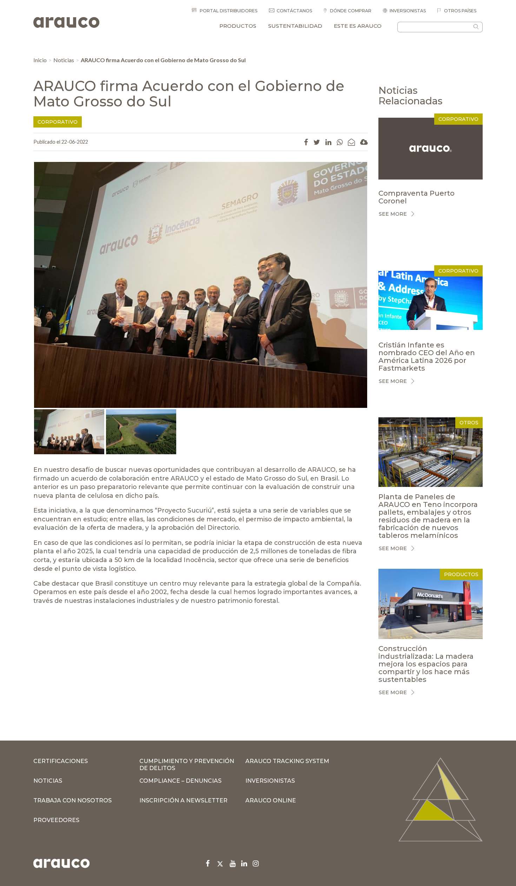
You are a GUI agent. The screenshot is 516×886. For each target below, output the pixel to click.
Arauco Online (270, 800)
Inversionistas (408, 10)
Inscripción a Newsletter (183, 800)
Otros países (459, 10)
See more (393, 214)
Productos (237, 25)
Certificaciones (60, 761)
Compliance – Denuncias (180, 780)
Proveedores (56, 820)
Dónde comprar (350, 10)
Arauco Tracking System (287, 761)
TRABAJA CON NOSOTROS (72, 800)
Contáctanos (294, 10)
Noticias (63, 60)
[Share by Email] (351, 142)
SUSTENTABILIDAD (295, 25)
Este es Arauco (358, 25)
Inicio (40, 60)
